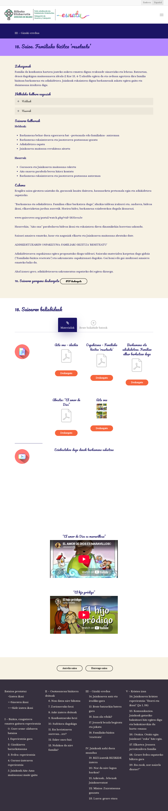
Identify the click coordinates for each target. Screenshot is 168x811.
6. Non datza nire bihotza (64, 700)
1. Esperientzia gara (20, 738)
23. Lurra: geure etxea (103, 798)
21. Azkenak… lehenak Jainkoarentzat (103, 780)
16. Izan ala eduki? (100, 716)
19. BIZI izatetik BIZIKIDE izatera (105, 760)
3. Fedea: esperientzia (21, 754)
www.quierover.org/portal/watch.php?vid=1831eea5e (49, 217)
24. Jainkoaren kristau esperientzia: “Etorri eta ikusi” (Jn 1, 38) (144, 701)
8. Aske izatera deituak (62, 712)
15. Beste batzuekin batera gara (105, 709)
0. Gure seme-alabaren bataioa (23, 731)
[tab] (67, 325)
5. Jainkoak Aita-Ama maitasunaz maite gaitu (23, 773)
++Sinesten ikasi (18, 702)
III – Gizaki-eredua (98, 691)
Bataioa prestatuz (16, 691)
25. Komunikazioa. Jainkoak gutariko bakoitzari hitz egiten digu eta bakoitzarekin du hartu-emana (145, 719)
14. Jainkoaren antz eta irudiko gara (103, 698)
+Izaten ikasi (16, 696)
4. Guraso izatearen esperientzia (20, 762)
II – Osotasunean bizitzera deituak (62, 693)
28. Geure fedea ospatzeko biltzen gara (146, 757)
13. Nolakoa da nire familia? (60, 747)
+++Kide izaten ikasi (20, 707)
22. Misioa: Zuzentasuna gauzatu (104, 790)
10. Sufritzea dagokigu (62, 723)
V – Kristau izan (136, 691)
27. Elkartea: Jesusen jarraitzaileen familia (142, 747)
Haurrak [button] (26, 111)
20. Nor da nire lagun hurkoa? (103, 770)
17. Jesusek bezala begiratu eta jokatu (105, 724)
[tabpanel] (84, 489)
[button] (161, 15)
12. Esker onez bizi (60, 739)
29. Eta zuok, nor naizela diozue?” (145, 767)
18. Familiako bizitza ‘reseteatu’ (101, 735)
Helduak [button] (26, 101)
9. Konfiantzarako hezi (62, 718)
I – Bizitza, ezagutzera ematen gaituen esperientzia (23, 721)
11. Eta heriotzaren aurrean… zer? (60, 731)
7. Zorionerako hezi (61, 706)
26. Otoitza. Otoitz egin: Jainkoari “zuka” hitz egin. (145, 736)
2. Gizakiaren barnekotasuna (17, 747)
